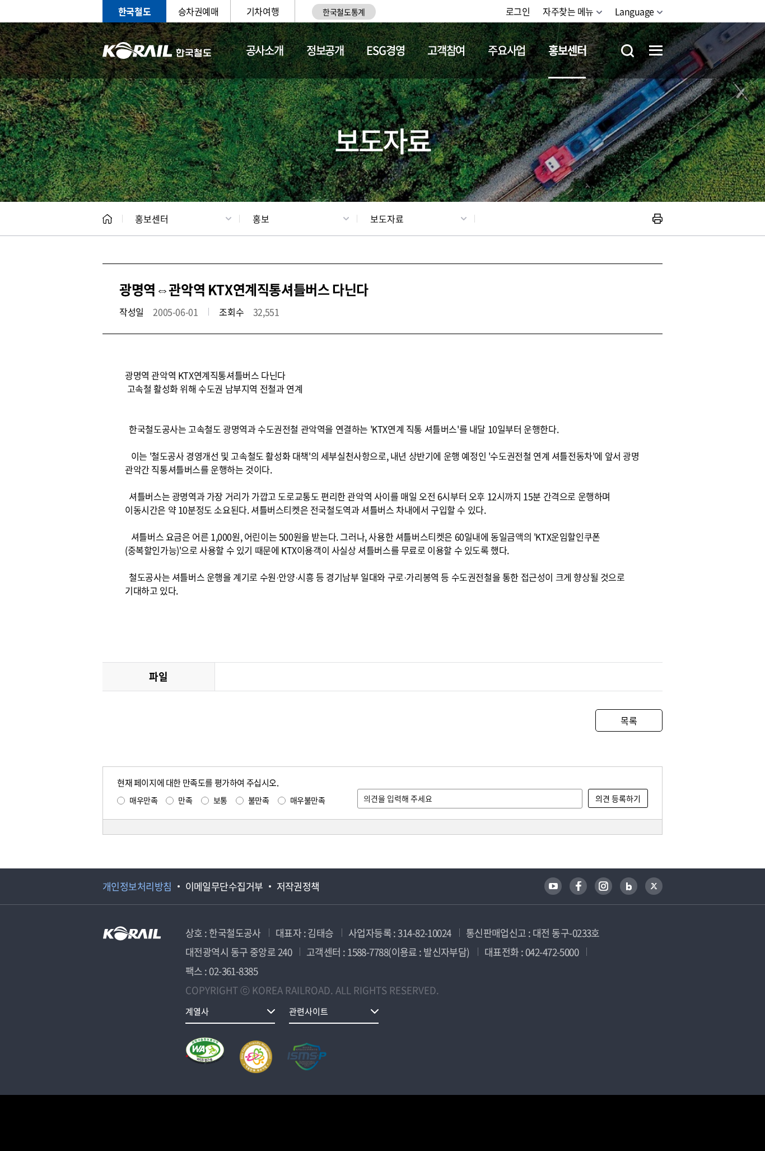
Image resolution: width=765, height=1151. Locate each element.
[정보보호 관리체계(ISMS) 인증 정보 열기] (306, 1056)
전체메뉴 (656, 50)
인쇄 (657, 218)
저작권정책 (298, 886)
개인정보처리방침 (137, 886)
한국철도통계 (344, 11)
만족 (185, 800)
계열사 (197, 1011)
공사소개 (264, 50)
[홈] (107, 219)
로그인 (518, 11)
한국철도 (134, 11)
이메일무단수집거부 (224, 886)
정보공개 (325, 50)
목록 (629, 720)
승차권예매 (198, 11)
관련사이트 (308, 1011)
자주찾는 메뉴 (568, 11)
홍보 (261, 218)
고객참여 (446, 50)
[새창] (553, 886)
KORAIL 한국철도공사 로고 (157, 50)
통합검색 (627, 50)
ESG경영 (385, 50)
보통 (220, 800)
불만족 (258, 800)
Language (634, 11)
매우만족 (143, 800)
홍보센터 (567, 50)
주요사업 (506, 50)
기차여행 (262, 11)
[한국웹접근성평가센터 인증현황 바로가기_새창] (205, 1056)
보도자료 (387, 218)
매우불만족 (307, 800)
